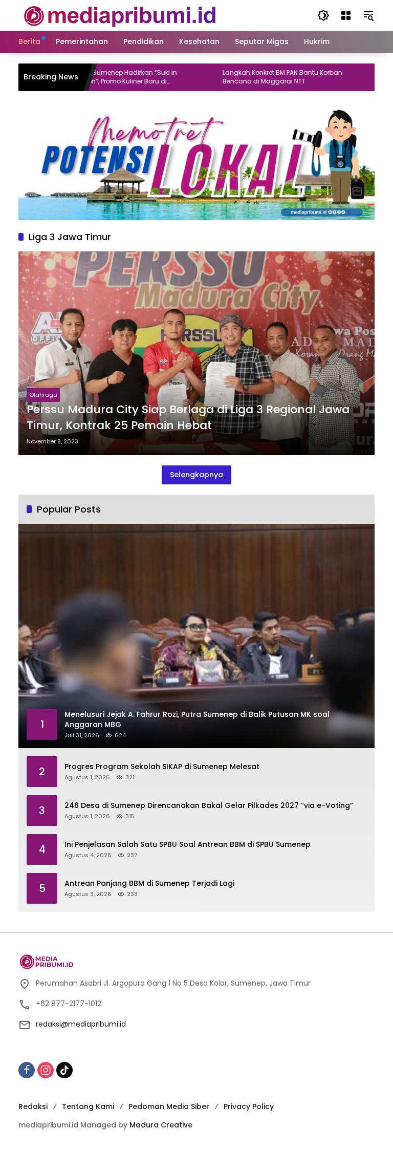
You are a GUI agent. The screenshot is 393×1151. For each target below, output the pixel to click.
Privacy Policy (249, 1106)
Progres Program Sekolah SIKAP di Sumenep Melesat (161, 767)
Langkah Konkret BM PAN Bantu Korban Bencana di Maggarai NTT (253, 77)
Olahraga (43, 395)
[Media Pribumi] (120, 15)
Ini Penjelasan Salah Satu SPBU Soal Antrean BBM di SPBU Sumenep (187, 844)
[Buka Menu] (346, 15)
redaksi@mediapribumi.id (81, 1024)
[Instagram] (45, 1070)
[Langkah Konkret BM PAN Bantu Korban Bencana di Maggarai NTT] (178, 77)
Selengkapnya (196, 475)
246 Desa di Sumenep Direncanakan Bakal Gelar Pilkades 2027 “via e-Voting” (208, 806)
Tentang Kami (88, 1106)
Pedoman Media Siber (168, 1106)
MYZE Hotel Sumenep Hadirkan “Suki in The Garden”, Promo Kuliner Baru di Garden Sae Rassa (88, 77)
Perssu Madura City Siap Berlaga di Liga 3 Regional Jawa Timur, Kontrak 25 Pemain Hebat (188, 417)
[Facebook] (26, 1070)
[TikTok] (64, 1070)
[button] (323, 15)
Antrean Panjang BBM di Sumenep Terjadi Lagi (149, 883)
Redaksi (33, 1106)
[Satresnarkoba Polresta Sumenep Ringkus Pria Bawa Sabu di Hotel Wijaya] (342, 77)
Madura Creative (160, 1125)
